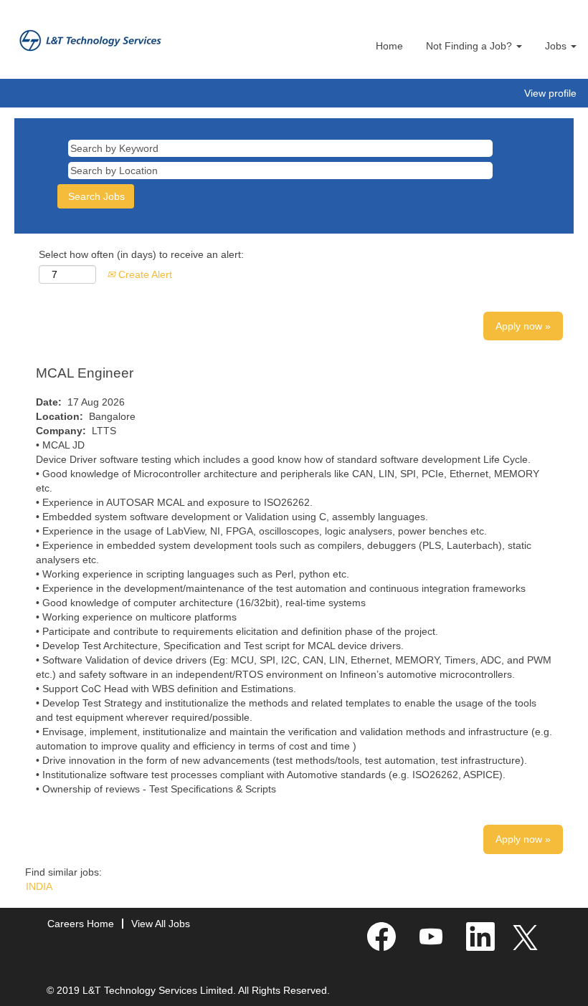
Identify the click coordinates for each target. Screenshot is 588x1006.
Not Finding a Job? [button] (470, 46)
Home (389, 46)
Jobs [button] (557, 46)
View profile (550, 93)
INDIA (39, 886)
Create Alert (143, 274)
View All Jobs (160, 923)
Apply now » (523, 326)
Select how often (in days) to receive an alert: (141, 254)
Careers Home (80, 923)
